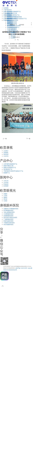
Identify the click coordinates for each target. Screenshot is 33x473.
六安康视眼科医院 (8, 214)
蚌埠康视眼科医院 (8, 210)
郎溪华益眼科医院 (8, 221)
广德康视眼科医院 (8, 219)
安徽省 (9, 15)
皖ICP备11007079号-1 (22, 268)
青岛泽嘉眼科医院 (8, 224)
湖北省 (5, 199)
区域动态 (6, 184)
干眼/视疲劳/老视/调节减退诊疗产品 (13, 171)
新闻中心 (12, 24)
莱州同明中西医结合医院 (10, 217)
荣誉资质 (6, 154)
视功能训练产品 (8, 169)
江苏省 (5, 195)
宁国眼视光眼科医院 (9, 223)
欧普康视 (6, 8)
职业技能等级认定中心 (13, 27)
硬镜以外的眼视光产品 (13, 15)
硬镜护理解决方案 (12, 13)
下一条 (28, 138)
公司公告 (9, 13)
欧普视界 (6, 186)
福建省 (5, 197)
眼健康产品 (7, 173)
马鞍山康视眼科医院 (9, 212)
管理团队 (6, 152)
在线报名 (13, 32)
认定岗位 (13, 31)
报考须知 (13, 29)
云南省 (5, 201)
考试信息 (13, 34)
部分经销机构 (10, 25)
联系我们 (13, 38)
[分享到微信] (18, 40)
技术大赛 (9, 18)
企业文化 (6, 156)
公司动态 (6, 182)
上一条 (4, 138)
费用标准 (13, 36)
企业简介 (9, 10)
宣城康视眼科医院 (8, 216)
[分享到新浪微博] (15, 40)
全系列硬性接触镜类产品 (14, 11)
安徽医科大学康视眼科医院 (14, 17)
